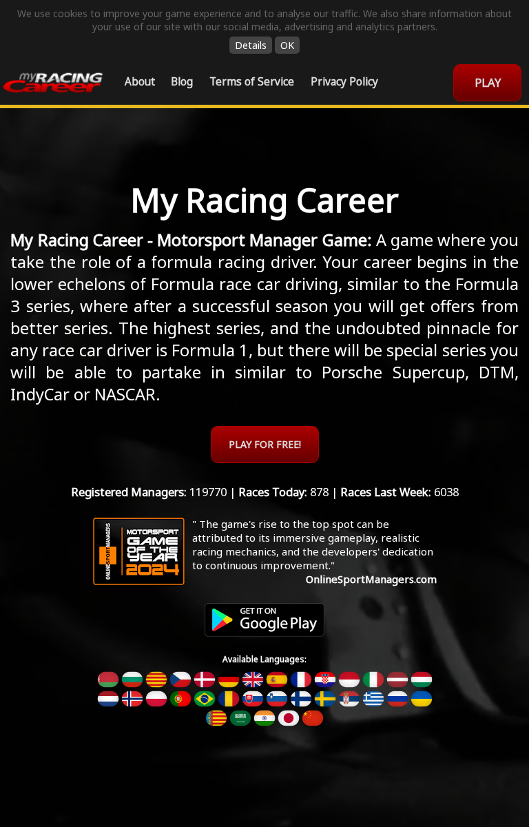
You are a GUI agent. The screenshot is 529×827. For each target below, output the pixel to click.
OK (287, 45)
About (140, 81)
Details (251, 45)
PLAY (488, 82)
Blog (182, 81)
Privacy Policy (344, 81)
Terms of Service (251, 81)
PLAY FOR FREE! (265, 444)
